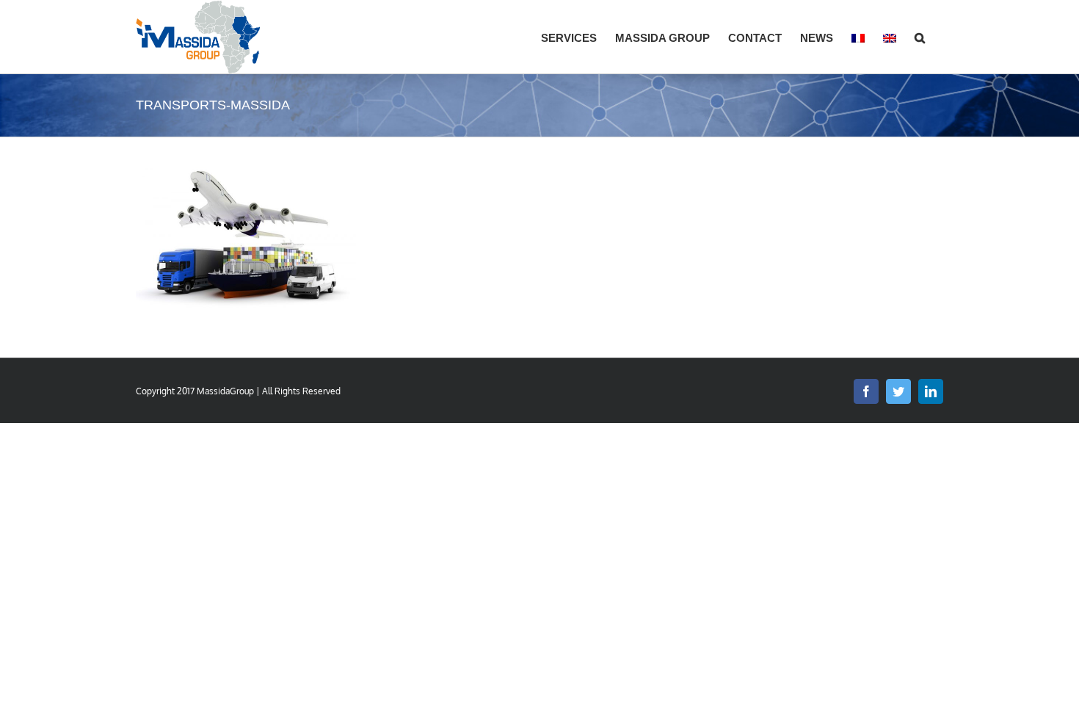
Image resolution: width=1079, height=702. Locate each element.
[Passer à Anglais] (889, 36)
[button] (920, 36)
